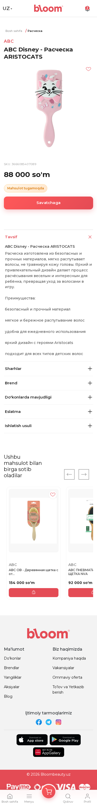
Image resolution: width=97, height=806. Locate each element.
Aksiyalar (11, 687)
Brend (11, 382)
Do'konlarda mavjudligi (28, 397)
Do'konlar (12, 658)
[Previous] (69, 474)
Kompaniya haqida (69, 658)
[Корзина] (48, 791)
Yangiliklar (12, 677)
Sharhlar (13, 368)
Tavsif (11, 236)
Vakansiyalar (63, 668)
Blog (8, 696)
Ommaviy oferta (67, 677)
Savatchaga (48, 202)
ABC (9, 41)
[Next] (84, 474)
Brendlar (11, 668)
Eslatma (13, 411)
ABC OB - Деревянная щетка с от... (33, 572)
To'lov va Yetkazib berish (68, 690)
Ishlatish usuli (18, 425)
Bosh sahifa (13, 31)
